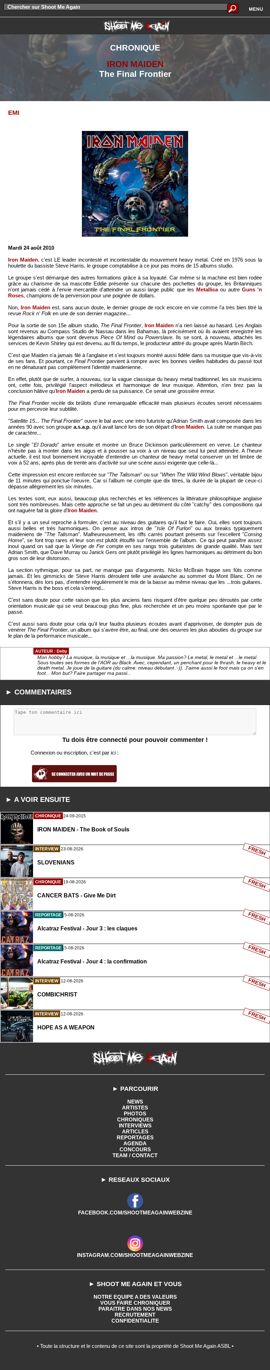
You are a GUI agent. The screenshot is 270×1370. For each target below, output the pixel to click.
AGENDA (135, 1143)
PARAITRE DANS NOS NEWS (135, 1309)
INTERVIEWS (135, 1125)
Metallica (207, 289)
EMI (13, 112)
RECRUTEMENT (135, 1315)
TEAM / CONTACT (135, 1155)
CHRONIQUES (135, 1119)
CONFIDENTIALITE (135, 1321)
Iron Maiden (23, 260)
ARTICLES (135, 1131)
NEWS (135, 1102)
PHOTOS (135, 1114)
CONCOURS (135, 1149)
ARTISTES (135, 1108)
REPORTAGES (135, 1137)
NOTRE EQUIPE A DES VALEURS (135, 1297)
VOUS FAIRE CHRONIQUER (135, 1303)
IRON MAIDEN (135, 64)
